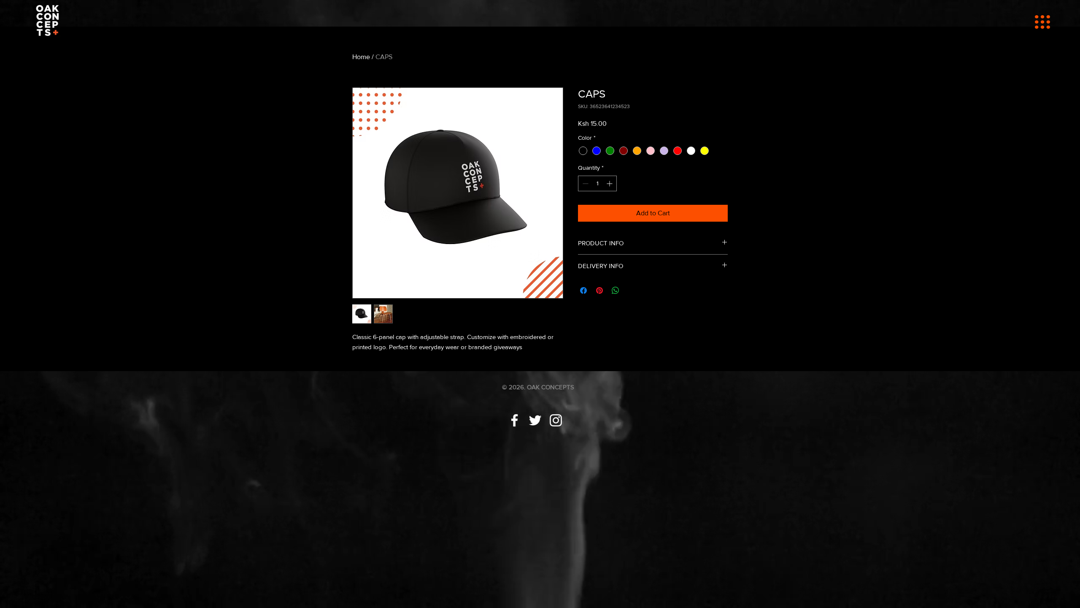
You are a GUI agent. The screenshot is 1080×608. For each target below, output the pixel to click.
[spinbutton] (597, 183)
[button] (1042, 22)
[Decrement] (584, 183)
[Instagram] (556, 420)
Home (361, 56)
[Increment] (610, 183)
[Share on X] (631, 290)
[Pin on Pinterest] (599, 290)
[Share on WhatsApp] (615, 290)
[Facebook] (514, 420)
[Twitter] (535, 420)
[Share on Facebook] (583, 290)
